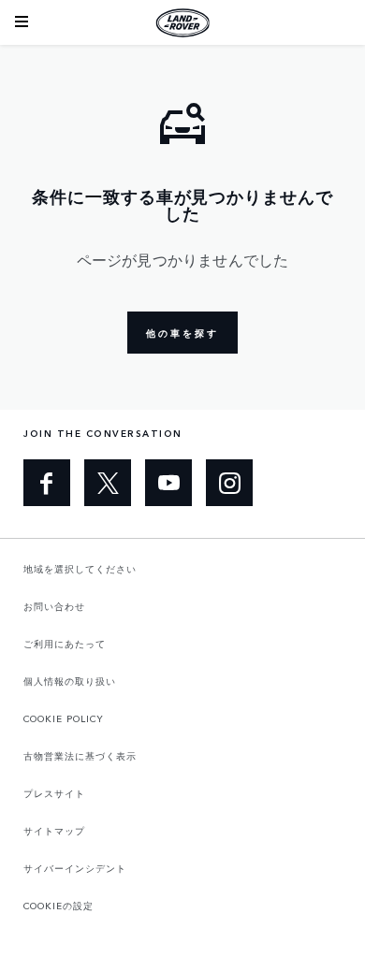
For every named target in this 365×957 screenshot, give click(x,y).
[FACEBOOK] (46, 482)
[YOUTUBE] (168, 482)
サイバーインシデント (74, 868)
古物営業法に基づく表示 (80, 755)
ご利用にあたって (64, 643)
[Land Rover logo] (182, 22)
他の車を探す (182, 333)
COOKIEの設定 (58, 905)
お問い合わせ (54, 606)
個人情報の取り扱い (69, 681)
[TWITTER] (107, 482)
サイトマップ (54, 830)
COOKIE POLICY (63, 718)
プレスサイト (54, 793)
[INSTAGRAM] (229, 482)
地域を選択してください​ (80, 568)
